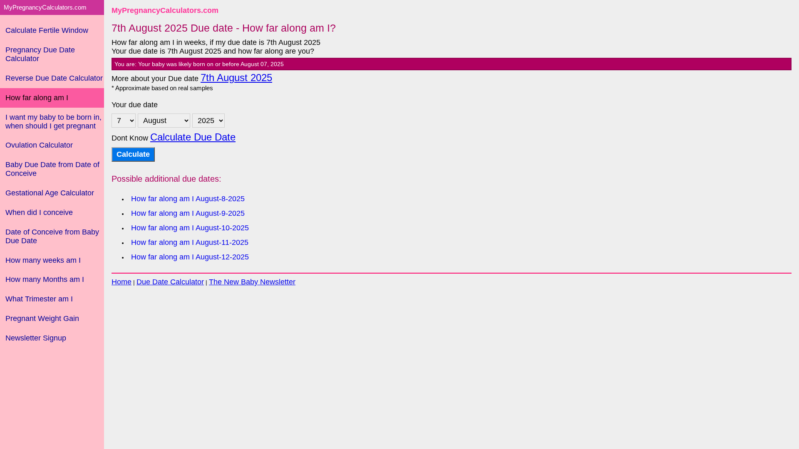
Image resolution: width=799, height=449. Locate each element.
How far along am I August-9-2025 (188, 213)
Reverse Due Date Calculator (54, 78)
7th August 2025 (236, 77)
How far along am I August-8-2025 (188, 199)
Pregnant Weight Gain (42, 318)
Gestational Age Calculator (49, 193)
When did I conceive (39, 212)
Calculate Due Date (193, 137)
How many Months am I (44, 279)
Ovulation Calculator (39, 145)
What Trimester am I (39, 299)
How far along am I (36, 98)
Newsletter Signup (35, 338)
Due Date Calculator (170, 282)
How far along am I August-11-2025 (189, 242)
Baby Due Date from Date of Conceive (52, 169)
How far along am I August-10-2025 (190, 228)
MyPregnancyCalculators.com (165, 10)
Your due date (135, 105)
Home (122, 282)
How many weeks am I (43, 260)
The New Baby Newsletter (252, 282)
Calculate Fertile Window (46, 30)
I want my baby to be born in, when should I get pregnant (53, 121)
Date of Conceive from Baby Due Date (52, 236)
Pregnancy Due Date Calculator (40, 54)
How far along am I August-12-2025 (190, 257)
